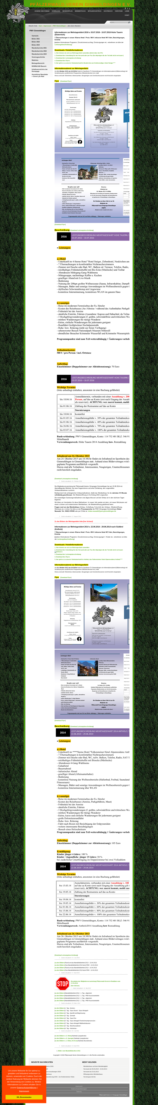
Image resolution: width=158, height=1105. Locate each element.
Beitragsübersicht (38, 63)
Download (56, 11)
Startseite (35, 36)
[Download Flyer (65, 81)
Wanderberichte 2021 (39, 48)
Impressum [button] (24, 1091)
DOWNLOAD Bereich (39, 66)
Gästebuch (108, 11)
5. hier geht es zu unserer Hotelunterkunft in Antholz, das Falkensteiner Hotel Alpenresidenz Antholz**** (88, 559)
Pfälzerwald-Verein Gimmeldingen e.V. (80, 4)
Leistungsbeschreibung (63, 44)
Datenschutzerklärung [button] (27, 1088)
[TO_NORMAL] (129, 9)
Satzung (79, 1091)
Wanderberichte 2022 (39, 51)
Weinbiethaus (80, 11)
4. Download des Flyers (62, 60)
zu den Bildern (59, 993)
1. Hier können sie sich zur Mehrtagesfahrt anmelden (72, 547)
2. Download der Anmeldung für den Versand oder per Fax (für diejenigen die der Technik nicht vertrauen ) (89, 55)
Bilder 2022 (36, 42)
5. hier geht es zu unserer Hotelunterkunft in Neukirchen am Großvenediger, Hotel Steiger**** (85, 63)
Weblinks (35, 60)
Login (127, 11)
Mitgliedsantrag (94, 11)
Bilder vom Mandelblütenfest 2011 (69, 1051)
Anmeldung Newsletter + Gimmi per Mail (40, 75)
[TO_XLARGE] (125, 9)
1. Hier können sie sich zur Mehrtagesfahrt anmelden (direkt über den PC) (79, 53)
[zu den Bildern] (60, 963)
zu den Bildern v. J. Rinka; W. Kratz (66, 1041)
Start (127, 15)
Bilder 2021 (36, 39)
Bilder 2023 (36, 45)
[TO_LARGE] (127, 9)
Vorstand (119, 11)
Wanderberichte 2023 (39, 54)
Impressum (79, 1086)
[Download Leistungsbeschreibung (81, 230)
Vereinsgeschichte (38, 57)
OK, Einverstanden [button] (24, 1097)
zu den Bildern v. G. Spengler (64, 1038)
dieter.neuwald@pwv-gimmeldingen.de (102, 511)
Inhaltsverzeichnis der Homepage (40, 70)
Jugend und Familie (42, 11)
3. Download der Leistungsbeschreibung (68, 58)
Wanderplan (67, 11)
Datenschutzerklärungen (79, 1089)
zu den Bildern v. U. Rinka (63, 1036)
